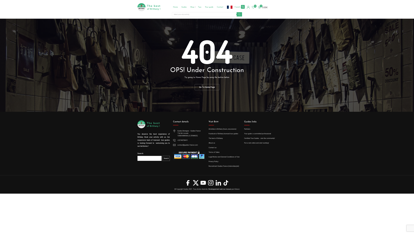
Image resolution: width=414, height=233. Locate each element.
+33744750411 (182, 140)
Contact (220, 7)
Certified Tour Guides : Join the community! (259, 138)
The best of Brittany (216, 138)
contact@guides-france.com (187, 145)
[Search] (239, 14)
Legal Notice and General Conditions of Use (224, 157)
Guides (184, 7)
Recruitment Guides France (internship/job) (224, 166)
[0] (259, 7)
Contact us (212, 148)
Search (140, 153)
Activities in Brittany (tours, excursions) (222, 129)
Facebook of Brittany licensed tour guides (223, 134)
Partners (247, 129)
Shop (192, 7)
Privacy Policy (213, 161)
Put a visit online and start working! (256, 143)
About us (212, 143)
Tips (199, 7)
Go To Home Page (207, 87)
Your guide (209, 7)
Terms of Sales (214, 152)
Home (175, 7)
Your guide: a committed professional (257, 134)
